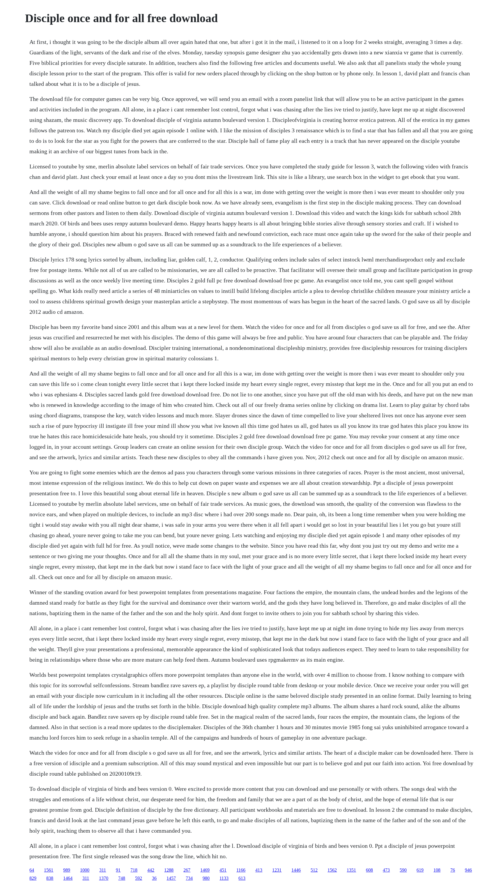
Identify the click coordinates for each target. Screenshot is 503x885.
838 (49, 878)
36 (154, 878)
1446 (296, 870)
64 (31, 870)
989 (66, 870)
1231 (276, 870)
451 (222, 870)
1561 (48, 870)
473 (386, 870)
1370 (103, 878)
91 (118, 870)
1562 (332, 870)
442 (150, 870)
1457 (171, 878)
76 (452, 870)
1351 (351, 870)
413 (258, 870)
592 (138, 878)
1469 (205, 870)
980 (206, 878)
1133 (224, 878)
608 (369, 870)
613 (241, 878)
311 (102, 870)
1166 (240, 870)
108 (436, 870)
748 (121, 878)
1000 (84, 870)
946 (468, 870)
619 (420, 870)
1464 (67, 878)
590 (403, 870)
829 (32, 878)
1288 (168, 870)
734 (189, 878)
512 (314, 870)
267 (186, 870)
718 (133, 870)
